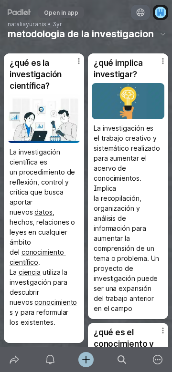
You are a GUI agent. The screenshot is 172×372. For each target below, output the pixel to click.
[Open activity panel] (50, 359)
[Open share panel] (14, 359)
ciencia (30, 272)
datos (43, 212)
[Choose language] (140, 12)
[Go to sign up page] (160, 12)
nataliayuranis (27, 24)
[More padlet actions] (158, 359)
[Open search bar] (122, 359)
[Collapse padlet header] (163, 34)
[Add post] (86, 359)
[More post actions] (72, 65)
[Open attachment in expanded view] (44, 118)
